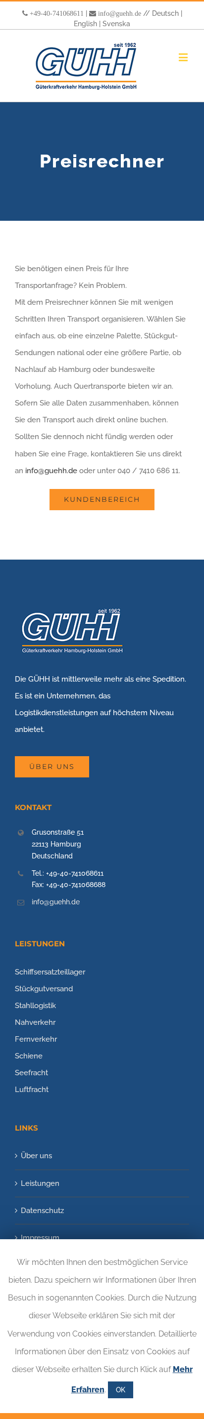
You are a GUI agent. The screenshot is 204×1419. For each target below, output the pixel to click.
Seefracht (31, 1072)
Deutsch (165, 13)
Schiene (29, 1056)
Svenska (116, 24)
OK (120, 1390)
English (85, 24)
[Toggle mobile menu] (184, 57)
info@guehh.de (119, 13)
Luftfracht (32, 1089)
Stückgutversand (44, 988)
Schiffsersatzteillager (50, 972)
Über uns (36, 1155)
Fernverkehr (36, 1039)
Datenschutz (42, 1210)
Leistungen (40, 1183)
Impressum (40, 1237)
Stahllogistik (35, 1005)
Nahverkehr (35, 1022)
